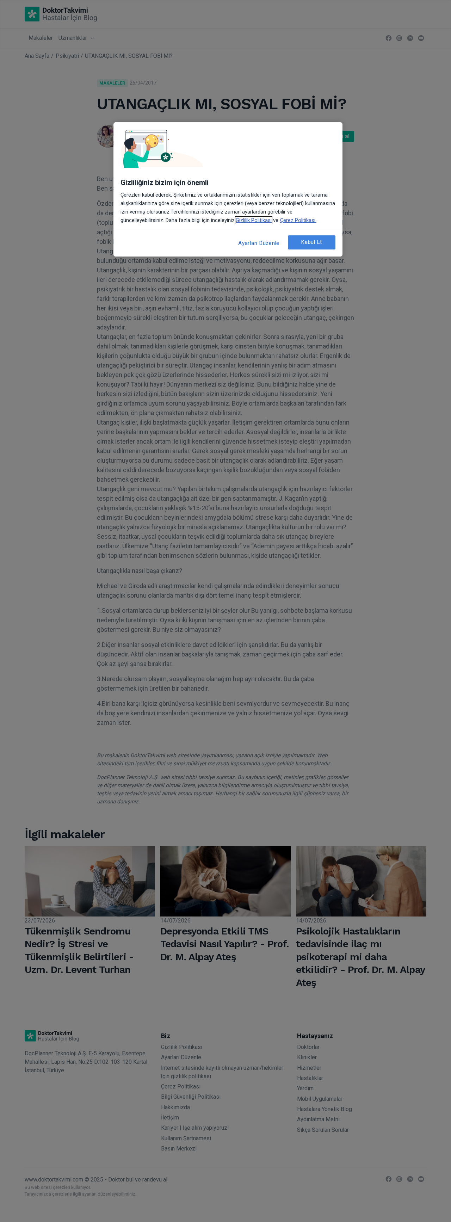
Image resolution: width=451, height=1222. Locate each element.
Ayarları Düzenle (258, 243)
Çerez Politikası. (298, 220)
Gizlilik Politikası (254, 220)
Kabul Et (311, 242)
